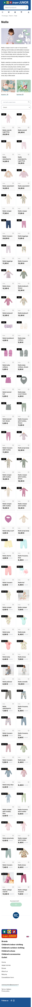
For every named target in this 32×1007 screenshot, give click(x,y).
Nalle (15, 16)
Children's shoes (8, 951)
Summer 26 (20, 94)
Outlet (4, 957)
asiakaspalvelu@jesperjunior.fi (10, 985)
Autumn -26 (4, 94)
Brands (5, 941)
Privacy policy (5, 991)
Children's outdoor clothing (13, 947)
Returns (4, 974)
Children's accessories (11, 954)
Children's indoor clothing (12, 944)
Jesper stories (6, 965)
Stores (4, 968)
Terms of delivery (6, 989)
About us (5, 971)
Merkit (11, 16)
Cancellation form (8, 977)
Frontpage (5, 16)
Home (4, 962)
